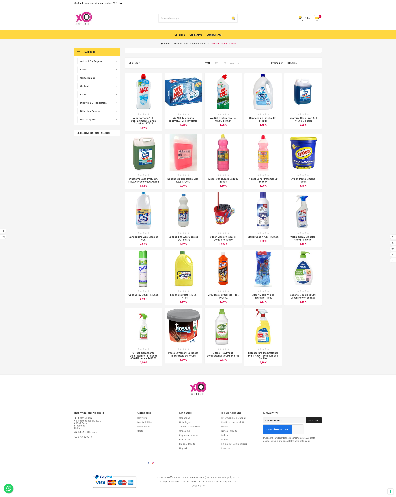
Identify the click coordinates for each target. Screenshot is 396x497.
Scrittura (142, 418)
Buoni (224, 439)
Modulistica (143, 426)
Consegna (184, 418)
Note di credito (229, 431)
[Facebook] (148, 463)
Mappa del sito (187, 444)
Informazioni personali (233, 418)
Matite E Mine (144, 422)
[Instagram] (153, 463)
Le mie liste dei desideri (234, 444)
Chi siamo (184, 431)
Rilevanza (302, 63)
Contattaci (185, 439)
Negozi (183, 448)
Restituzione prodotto (233, 422)
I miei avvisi (227, 448)
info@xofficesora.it (88, 432)
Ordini (224, 426)
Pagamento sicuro (189, 435)
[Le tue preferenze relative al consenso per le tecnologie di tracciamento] (391, 492)
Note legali (185, 422)
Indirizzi (225, 435)
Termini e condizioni (190, 426)
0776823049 (85, 437)
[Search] (233, 18)
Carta (140, 431)
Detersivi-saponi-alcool (93, 133)
